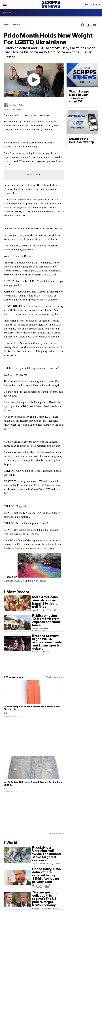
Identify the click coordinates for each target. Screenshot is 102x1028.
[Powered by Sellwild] (60, 833)
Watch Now (92, 4)
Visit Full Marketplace (55, 677)
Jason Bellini (18, 105)
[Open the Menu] (4, 4)
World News (12, 24)
